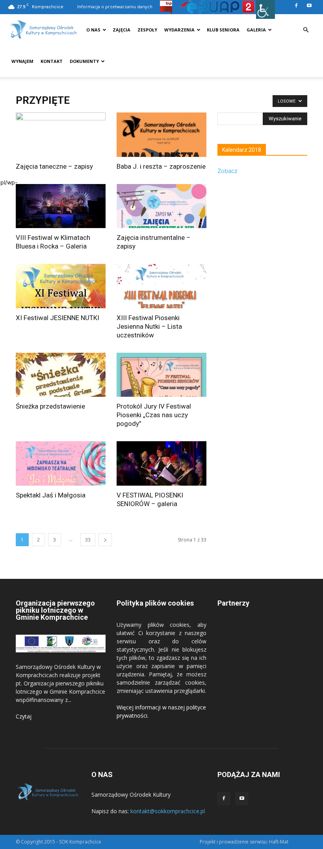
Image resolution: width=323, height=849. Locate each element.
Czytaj (24, 716)
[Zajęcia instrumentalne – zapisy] (161, 206)
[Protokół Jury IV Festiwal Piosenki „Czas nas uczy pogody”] (161, 375)
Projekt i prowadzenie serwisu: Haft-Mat (244, 841)
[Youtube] (309, 5)
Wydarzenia (179, 30)
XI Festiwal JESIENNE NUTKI (57, 318)
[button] (305, 30)
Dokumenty (84, 61)
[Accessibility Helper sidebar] (265, 9)
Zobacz (227, 171)
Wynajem (22, 61)
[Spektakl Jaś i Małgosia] (61, 463)
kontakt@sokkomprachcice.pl (167, 811)
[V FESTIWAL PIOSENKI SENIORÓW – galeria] (161, 463)
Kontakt (52, 61)
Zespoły (147, 30)
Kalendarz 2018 (241, 150)
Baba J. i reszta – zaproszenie (161, 166)
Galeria (256, 30)
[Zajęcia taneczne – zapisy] (61, 134)
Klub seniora (223, 30)
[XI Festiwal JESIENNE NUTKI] (61, 286)
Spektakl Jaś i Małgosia (50, 495)
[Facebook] (296, 5)
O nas (93, 30)
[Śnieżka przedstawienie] (61, 375)
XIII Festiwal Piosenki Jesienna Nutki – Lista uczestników (149, 326)
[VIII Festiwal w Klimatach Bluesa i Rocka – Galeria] (61, 206)
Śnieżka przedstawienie (50, 406)
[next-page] (105, 539)
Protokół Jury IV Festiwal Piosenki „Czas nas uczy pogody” (154, 414)
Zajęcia (121, 30)
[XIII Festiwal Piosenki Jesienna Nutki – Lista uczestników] (161, 286)
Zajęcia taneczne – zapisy (54, 166)
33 (88, 539)
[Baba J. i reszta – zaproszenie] (161, 134)
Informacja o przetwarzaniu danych (114, 6)
